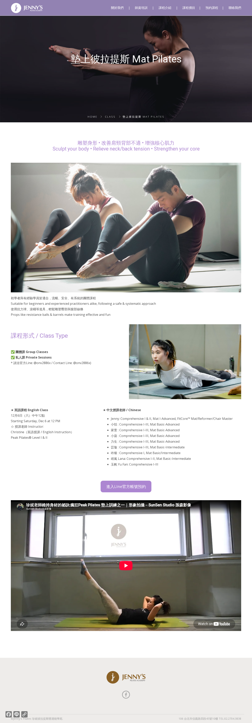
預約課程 (212, 8)
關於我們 (117, 8)
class (110, 116)
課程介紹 (165, 8)
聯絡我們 (235, 8)
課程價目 (189, 8)
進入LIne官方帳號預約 (126, 486)
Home (92, 116)
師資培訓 (141, 8)
